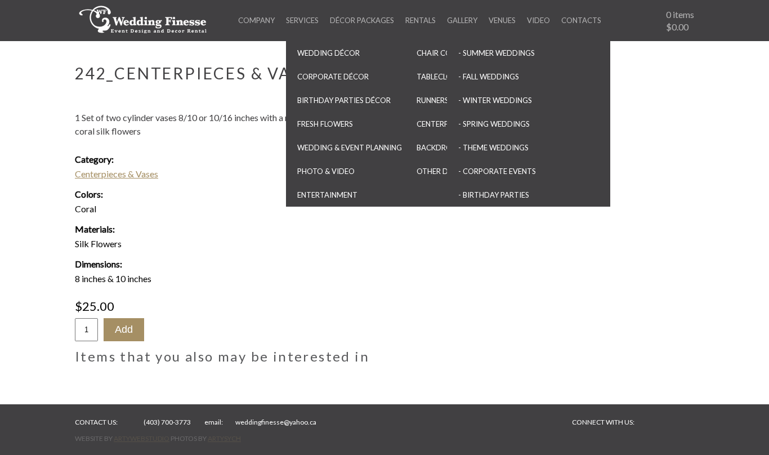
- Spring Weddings (494, 123)
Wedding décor (328, 52)
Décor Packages (362, 20)
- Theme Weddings (493, 147)
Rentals (420, 20)
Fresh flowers (325, 123)
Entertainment (327, 194)
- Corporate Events (497, 171)
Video (538, 20)
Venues (502, 20)
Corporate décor (333, 76)
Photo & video (326, 171)
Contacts (581, 20)
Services (302, 20)
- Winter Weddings (495, 100)
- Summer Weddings (496, 52)
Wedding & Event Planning (349, 147)
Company (256, 20)
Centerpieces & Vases (116, 173)
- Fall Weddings (488, 76)
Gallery (462, 20)
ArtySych (224, 438)
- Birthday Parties (493, 194)
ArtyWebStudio (141, 438)
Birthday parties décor (344, 100)
